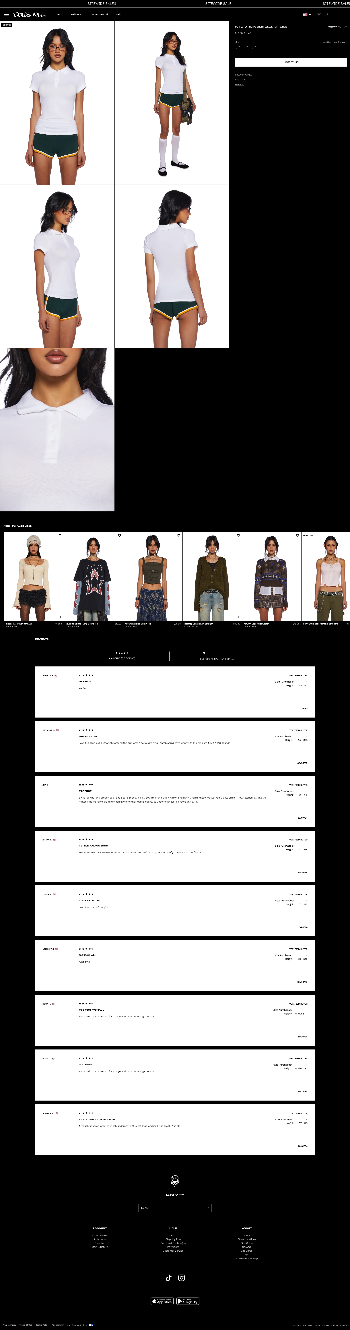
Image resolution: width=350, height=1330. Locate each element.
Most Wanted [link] (100, 14)
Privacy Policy (9, 1325)
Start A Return (100, 1247)
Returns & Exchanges (173, 1243)
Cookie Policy (42, 1325)
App (247, 1255)
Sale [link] (118, 14)
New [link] (60, 14)
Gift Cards (246, 1251)
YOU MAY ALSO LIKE (18, 526)
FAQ (173, 1235)
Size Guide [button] (240, 80)
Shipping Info (173, 1239)
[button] (101, 3)
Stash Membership (247, 1258)
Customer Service (173, 1251)
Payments (173, 1247)
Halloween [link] (77, 14)
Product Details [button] (243, 75)
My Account (99, 1239)
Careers (246, 1247)
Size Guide (247, 1243)
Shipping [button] (239, 85)
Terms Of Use (26, 1325)
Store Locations (247, 1239)
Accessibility (58, 1325)
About (246, 1235)
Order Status (99, 1235)
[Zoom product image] (57, 103)
